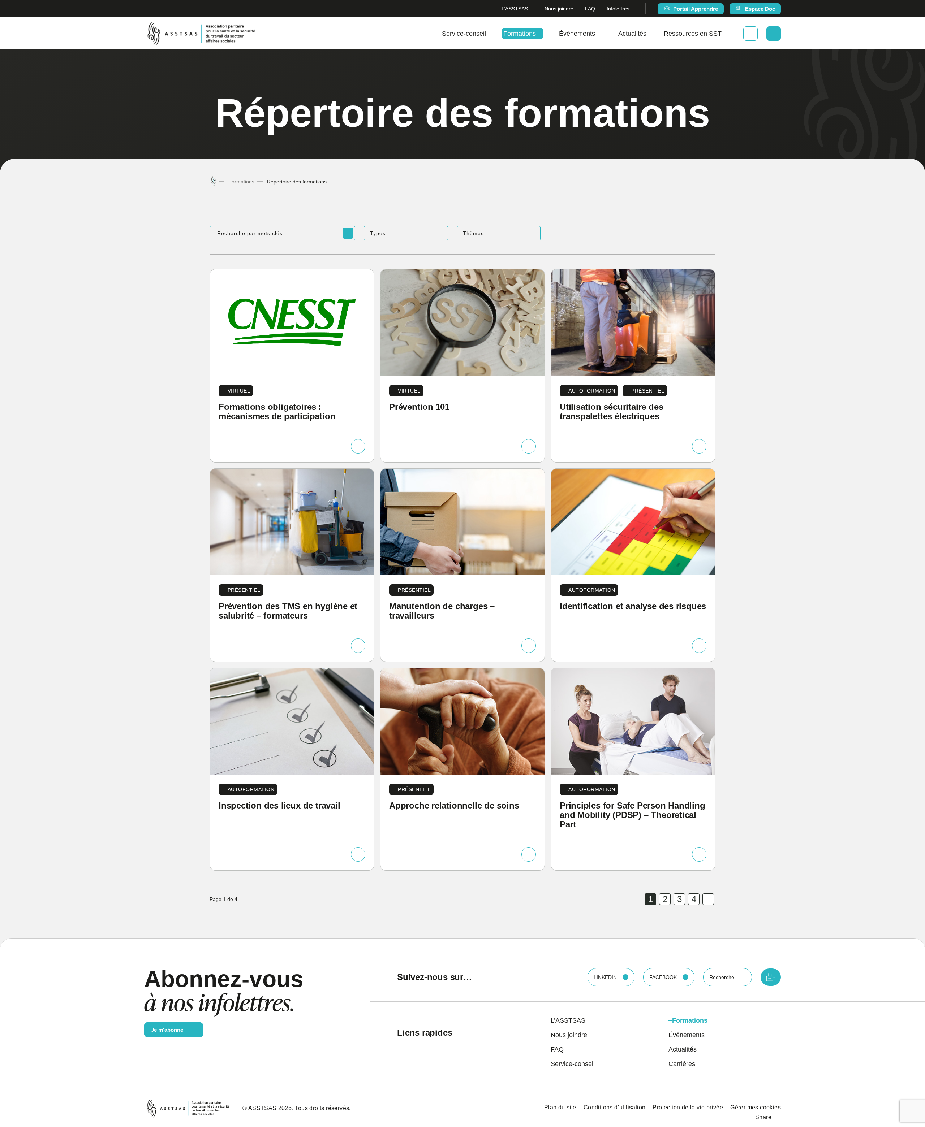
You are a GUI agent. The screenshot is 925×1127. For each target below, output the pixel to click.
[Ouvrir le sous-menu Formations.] (539, 33)
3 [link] (679, 899)
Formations (519, 33)
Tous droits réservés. (322, 1108)
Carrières (681, 1063)
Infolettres (618, 9)
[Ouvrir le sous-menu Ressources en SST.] (724, 33)
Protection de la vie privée (688, 1107)
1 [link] (650, 899)
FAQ (590, 9)
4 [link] (694, 899)
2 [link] (665, 899)
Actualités (632, 33)
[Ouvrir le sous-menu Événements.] (598, 33)
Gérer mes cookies (755, 1107)
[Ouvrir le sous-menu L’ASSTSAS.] (530, 9)
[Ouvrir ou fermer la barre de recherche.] (773, 33)
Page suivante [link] (708, 899)
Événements (577, 33)
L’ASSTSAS (515, 9)
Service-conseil (464, 33)
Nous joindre (559, 9)
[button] (406, 233)
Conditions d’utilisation (615, 1107)
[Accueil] (213, 181)
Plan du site (560, 1107)
